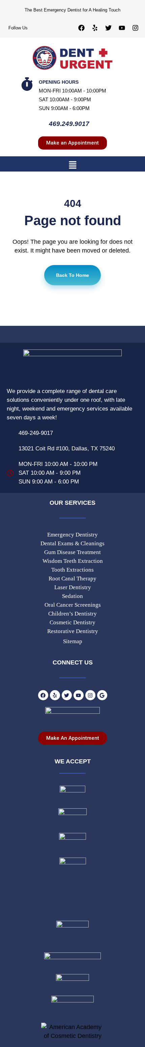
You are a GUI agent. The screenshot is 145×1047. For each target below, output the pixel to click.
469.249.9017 (69, 123)
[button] (72, 165)
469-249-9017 (36, 433)
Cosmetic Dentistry (72, 622)
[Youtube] (121, 27)
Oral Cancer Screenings (73, 605)
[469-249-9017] (10, 433)
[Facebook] (81, 27)
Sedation (72, 596)
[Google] (102, 695)
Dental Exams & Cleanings (72, 543)
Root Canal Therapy (72, 578)
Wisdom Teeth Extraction (72, 561)
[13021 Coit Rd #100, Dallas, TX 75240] (10, 448)
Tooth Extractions (72, 570)
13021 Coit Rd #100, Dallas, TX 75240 (67, 448)
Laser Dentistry (72, 587)
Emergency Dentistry (72, 534)
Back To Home (72, 275)
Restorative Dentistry (72, 631)
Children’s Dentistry (72, 613)
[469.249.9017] (39, 125)
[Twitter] (108, 27)
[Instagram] (135, 27)
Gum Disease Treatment (72, 552)
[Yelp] (94, 27)
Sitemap (72, 641)
